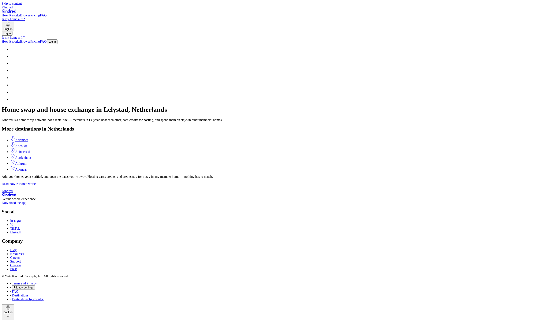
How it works (11, 15)
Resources (17, 254)
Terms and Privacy (24, 283)
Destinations (20, 295)
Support (15, 261)
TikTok (15, 228)
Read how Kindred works (19, 184)
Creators (15, 265)
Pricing (35, 15)
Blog (13, 250)
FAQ (43, 15)
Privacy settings (23, 287)
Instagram (16, 220)
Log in (7, 33)
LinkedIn (16, 232)
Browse (25, 15)
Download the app (14, 203)
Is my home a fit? (13, 19)
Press (13, 269)
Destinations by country (28, 299)
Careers (15, 257)
